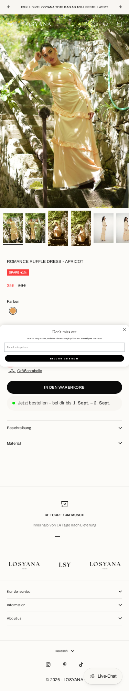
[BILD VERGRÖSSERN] (112, 198)
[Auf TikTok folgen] (81, 664)
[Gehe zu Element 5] (104, 228)
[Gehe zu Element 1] (13, 228)
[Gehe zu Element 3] (58, 228)
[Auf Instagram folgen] (48, 664)
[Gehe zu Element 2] (35, 228)
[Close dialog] (124, 329)
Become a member (64, 358)
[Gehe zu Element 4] (81, 228)
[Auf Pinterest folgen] (64, 664)
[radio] (12, 311)
